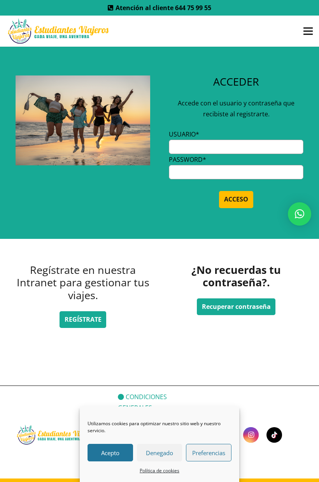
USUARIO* (184, 134)
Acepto (110, 453)
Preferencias (208, 453)
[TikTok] (274, 435)
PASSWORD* (187, 159)
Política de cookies (159, 470)
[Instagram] (251, 435)
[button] (299, 214)
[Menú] (308, 31)
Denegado (159, 453)
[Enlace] (59, 31)
